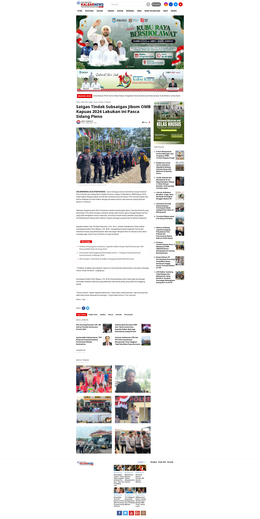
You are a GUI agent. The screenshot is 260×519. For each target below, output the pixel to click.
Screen (157, 4)
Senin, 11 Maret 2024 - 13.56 (88, 123)
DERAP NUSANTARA (152, 11)
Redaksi (154, 462)
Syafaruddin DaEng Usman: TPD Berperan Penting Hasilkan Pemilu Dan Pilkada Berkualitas (89, 340)
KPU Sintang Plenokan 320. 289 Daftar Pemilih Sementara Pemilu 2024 (88, 327)
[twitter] (176, 4)
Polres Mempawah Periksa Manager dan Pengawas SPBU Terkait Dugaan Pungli (165, 154)
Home (78, 102)
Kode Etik (162, 462)
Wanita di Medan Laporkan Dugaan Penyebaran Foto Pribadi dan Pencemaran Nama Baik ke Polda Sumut (164, 232)
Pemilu (101, 102)
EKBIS (139, 11)
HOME (79, 11)
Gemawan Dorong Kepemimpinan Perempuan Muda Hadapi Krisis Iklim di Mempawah (164, 208)
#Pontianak (128, 315)
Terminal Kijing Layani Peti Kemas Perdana (165, 217)
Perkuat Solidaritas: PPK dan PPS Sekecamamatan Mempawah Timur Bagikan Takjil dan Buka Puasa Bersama (127, 340)
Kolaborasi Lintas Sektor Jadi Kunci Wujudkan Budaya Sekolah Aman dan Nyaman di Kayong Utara (163, 168)
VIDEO (165, 11)
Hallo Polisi (84, 102)
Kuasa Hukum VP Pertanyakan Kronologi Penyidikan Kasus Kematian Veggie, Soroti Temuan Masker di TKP (165, 262)
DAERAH (111, 11)
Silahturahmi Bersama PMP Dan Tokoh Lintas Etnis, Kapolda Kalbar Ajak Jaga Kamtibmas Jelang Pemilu (126, 328)
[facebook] (171, 4)
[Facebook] (83, 308)
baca (145, 122)
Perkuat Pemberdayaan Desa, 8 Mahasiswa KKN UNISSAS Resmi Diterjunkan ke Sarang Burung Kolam (165, 247)
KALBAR (100, 11)
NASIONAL (89, 11)
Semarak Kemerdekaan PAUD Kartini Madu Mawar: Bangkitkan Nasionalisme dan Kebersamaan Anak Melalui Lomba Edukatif (115, 96)
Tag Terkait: (81, 315)
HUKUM (120, 11)
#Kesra (110, 315)
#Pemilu (119, 315)
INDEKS (174, 11)
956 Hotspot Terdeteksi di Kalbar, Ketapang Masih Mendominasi (106, 259)
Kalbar (91, 102)
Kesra (96, 102)
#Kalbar (103, 315)
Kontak (170, 462)
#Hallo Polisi (93, 315)
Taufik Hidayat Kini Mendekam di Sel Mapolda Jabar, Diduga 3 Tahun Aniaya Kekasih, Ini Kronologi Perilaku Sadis (165, 182)
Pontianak (108, 102)
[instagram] (166, 4)
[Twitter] (87, 308)
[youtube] (181, 4)
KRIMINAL (130, 11)
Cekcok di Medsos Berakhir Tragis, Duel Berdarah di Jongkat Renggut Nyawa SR (164, 195)
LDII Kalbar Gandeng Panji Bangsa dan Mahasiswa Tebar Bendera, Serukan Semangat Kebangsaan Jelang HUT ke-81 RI (165, 277)
